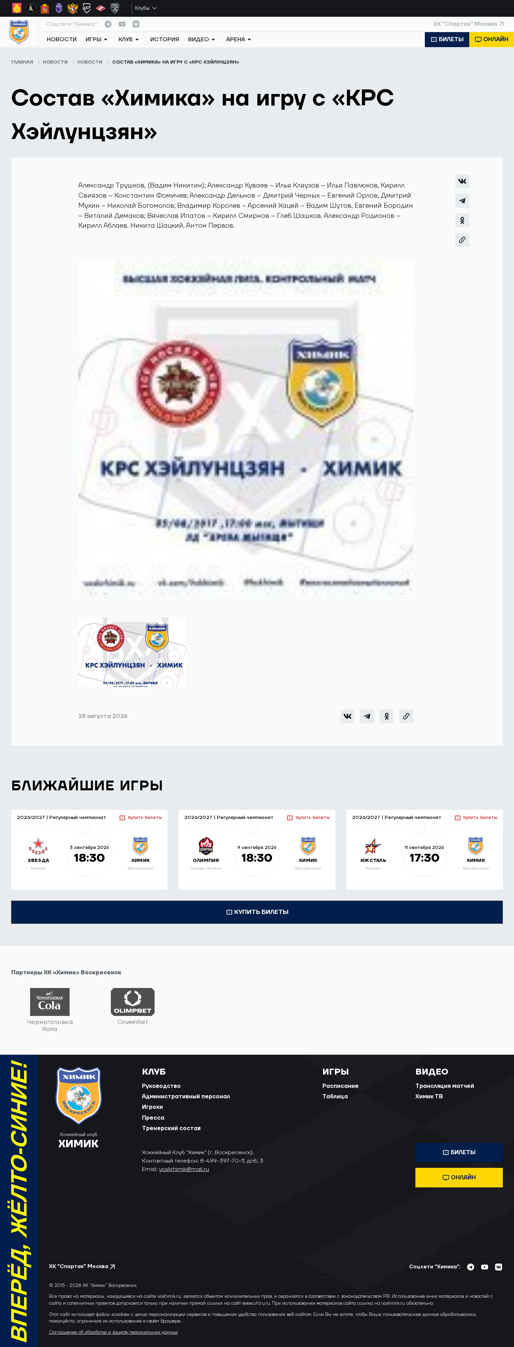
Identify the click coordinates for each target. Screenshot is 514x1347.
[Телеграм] (462, 201)
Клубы (142, 8)
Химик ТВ (429, 1096)
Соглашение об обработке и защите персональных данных (113, 1332)
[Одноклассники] (462, 220)
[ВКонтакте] (462, 181)
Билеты (451, 39)
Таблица (335, 1096)
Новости (62, 39)
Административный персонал (186, 1096)
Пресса (153, 1117)
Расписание (340, 1086)
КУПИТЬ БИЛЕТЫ (261, 912)
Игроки (152, 1107)
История (164, 39)
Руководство (161, 1086)
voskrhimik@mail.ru (184, 1169)
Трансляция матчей (444, 1086)
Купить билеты (145, 817)
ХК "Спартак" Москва (465, 24)
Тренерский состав (171, 1128)
